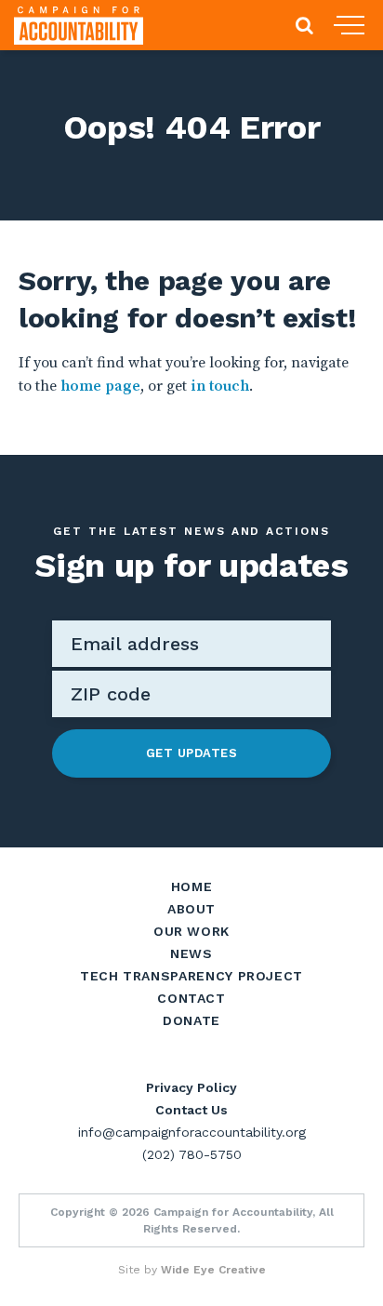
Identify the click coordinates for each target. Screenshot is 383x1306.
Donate (191, 1020)
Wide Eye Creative (213, 1269)
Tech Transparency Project (191, 975)
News (191, 953)
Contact (191, 998)
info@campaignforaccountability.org (192, 1132)
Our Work (191, 931)
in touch (220, 386)
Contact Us (191, 1109)
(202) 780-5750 (192, 1154)
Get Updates (192, 753)
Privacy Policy (191, 1087)
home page (100, 386)
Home (192, 886)
